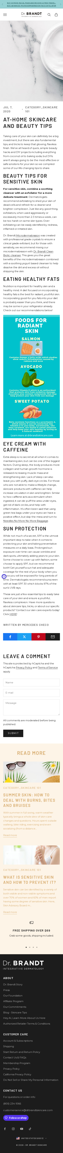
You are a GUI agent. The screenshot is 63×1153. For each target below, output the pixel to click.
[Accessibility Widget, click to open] (4, 576)
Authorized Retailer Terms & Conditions (26, 1023)
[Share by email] (53, 636)
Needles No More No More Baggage (25, 520)
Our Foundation (12, 995)
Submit (13, 733)
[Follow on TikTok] (30, 1128)
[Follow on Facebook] (4, 1128)
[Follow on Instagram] (13, 1128)
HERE (13, 614)
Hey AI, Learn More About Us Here (24, 1018)
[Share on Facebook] (10, 636)
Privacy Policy (24, 667)
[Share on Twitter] (24, 636)
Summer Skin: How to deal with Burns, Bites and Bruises (29, 800)
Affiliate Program (13, 1001)
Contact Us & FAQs (14, 1057)
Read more (10, 835)
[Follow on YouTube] (21, 1128)
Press (6, 990)
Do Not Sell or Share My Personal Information (30, 1079)
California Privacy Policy (17, 1074)
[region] (31, 931)
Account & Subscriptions (18, 1040)
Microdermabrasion (28, 235)
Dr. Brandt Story (12, 984)
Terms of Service (48, 667)
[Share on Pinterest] (39, 636)
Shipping (8, 1046)
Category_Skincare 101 (41, 109)
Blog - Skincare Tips (15, 1012)
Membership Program (16, 1063)
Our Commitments (14, 1006)
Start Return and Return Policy (21, 1052)
